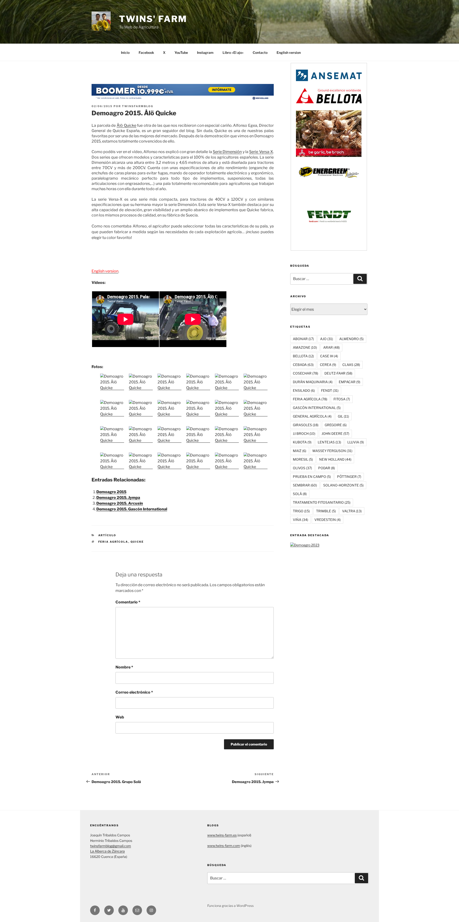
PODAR (326, 468)
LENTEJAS (329, 442)
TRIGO (301, 511)
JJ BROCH (304, 433)
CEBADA (303, 365)
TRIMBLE (326, 511)
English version (289, 52)
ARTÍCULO (107, 535)
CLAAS (351, 365)
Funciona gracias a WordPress (230, 906)
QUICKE (137, 541)
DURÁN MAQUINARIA (313, 382)
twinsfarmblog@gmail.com (110, 846)
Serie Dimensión (227, 151)
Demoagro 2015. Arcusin (119, 503)
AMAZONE (305, 347)
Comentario (127, 602)
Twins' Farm (153, 19)
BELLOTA (303, 356)
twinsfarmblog (137, 106)
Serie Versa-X (261, 151)
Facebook (146, 52)
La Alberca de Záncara (107, 851)
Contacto (260, 52)
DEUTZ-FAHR (338, 373)
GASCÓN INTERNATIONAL (317, 408)
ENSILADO (304, 390)
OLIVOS (302, 468)
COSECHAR (305, 373)
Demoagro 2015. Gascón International (131, 509)
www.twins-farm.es (222, 835)
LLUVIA (355, 442)
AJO (326, 339)
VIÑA (300, 520)
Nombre (124, 667)
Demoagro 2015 (111, 492)
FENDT (330, 390)
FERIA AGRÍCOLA (113, 541)
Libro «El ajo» (233, 52)
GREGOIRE (336, 425)
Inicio (125, 52)
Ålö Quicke (126, 125)
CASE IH (329, 356)
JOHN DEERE (335, 433)
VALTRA (352, 511)
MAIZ (299, 451)
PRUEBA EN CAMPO (312, 477)
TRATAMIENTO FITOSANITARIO (321, 502)
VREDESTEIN (327, 520)
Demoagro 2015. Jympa (118, 497)
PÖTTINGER (349, 477)
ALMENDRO (351, 339)
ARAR (331, 347)
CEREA (328, 365)
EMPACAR (349, 382)
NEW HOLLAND (335, 459)
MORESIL (303, 459)
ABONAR (303, 339)
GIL (343, 416)
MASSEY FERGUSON (332, 451)
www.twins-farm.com (223, 846)
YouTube (181, 52)
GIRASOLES (305, 425)
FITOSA (341, 399)
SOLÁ (300, 494)
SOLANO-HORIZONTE (343, 485)
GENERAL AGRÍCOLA (312, 416)
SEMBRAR (305, 485)
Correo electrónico (134, 692)
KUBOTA (302, 442)
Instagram (205, 52)
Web (119, 717)
